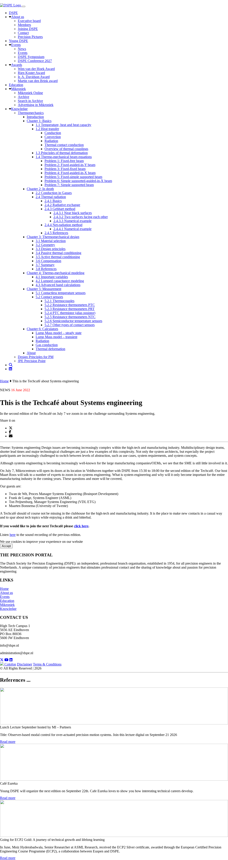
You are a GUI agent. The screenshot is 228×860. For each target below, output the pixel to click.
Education (7, 601)
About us (6, 593)
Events (5, 597)
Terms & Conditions (47, 664)
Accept (6, 546)
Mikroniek (7, 605)
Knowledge (8, 609)
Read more (7, 742)
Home (4, 381)
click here (81, 526)
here (13, 535)
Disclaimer (24, 664)
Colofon (10, 664)
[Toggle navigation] (23, 6)
